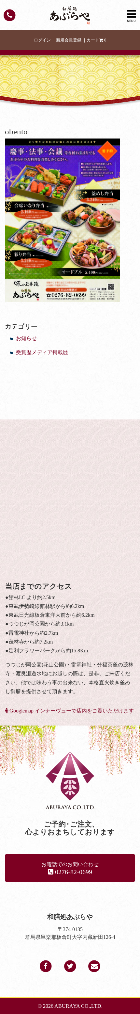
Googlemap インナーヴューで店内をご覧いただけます (71, 710)
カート (96, 40)
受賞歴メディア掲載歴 (42, 352)
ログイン (42, 40)
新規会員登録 (68, 40)
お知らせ (26, 338)
